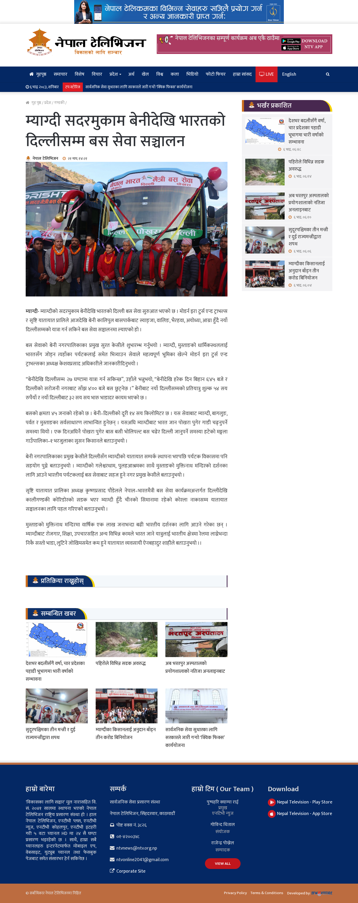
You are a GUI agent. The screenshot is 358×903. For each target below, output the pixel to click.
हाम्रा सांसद (242, 74)
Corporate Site (130, 871)
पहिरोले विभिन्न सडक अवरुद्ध (121, 664)
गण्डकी (59, 103)
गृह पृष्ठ (36, 103)
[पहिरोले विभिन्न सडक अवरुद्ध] (127, 639)
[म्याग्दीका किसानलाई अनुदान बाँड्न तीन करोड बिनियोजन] (127, 706)
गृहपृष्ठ (40, 74)
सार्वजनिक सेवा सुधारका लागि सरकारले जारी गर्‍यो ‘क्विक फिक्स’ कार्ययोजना (194, 738)
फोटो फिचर (216, 74)
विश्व (159, 74)
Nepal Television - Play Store (304, 802)
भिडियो (192, 74)
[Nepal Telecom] (179, 11)
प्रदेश (114, 74)
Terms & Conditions (266, 893)
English (289, 74)
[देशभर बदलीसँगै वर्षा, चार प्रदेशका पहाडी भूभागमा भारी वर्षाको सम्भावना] (57, 639)
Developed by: (299, 893)
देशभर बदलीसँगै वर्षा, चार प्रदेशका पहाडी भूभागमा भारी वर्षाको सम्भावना (55, 671)
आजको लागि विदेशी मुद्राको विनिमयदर (112, 87)
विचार (97, 74)
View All (223, 863)
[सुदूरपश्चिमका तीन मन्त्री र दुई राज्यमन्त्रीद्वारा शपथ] (57, 706)
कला (175, 74)
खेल (145, 74)
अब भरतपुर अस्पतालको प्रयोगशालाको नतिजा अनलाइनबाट (195, 667)
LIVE (269, 74)
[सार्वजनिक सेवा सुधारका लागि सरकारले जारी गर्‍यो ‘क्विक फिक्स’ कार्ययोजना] (196, 706)
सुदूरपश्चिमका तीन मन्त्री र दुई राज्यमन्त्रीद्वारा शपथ (50, 734)
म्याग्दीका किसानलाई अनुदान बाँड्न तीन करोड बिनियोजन (126, 734)
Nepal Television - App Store (304, 814)
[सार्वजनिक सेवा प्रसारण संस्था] (87, 42)
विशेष (79, 74)
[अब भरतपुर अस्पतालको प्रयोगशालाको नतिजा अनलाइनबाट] (196, 639)
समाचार (60, 74)
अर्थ (131, 74)
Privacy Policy (235, 893)
